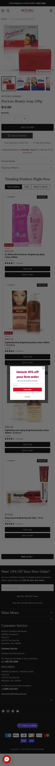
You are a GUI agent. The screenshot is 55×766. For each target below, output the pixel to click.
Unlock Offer (28, 389)
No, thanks (27, 396)
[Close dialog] (43, 368)
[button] (7, 759)
